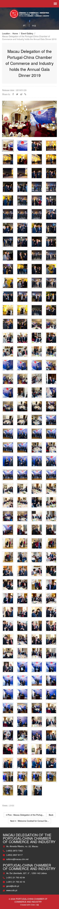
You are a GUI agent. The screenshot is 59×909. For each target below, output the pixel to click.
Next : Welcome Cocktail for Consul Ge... (29, 820)
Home (15, 33)
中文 (34, 25)
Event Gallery (27, 33)
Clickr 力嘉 (35, 904)
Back (51, 814)
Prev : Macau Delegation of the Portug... (25, 814)
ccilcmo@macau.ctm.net (17, 859)
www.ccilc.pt (11, 890)
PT (24, 25)
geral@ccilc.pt (12, 886)
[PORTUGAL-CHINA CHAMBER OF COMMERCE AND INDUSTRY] (29, 13)
